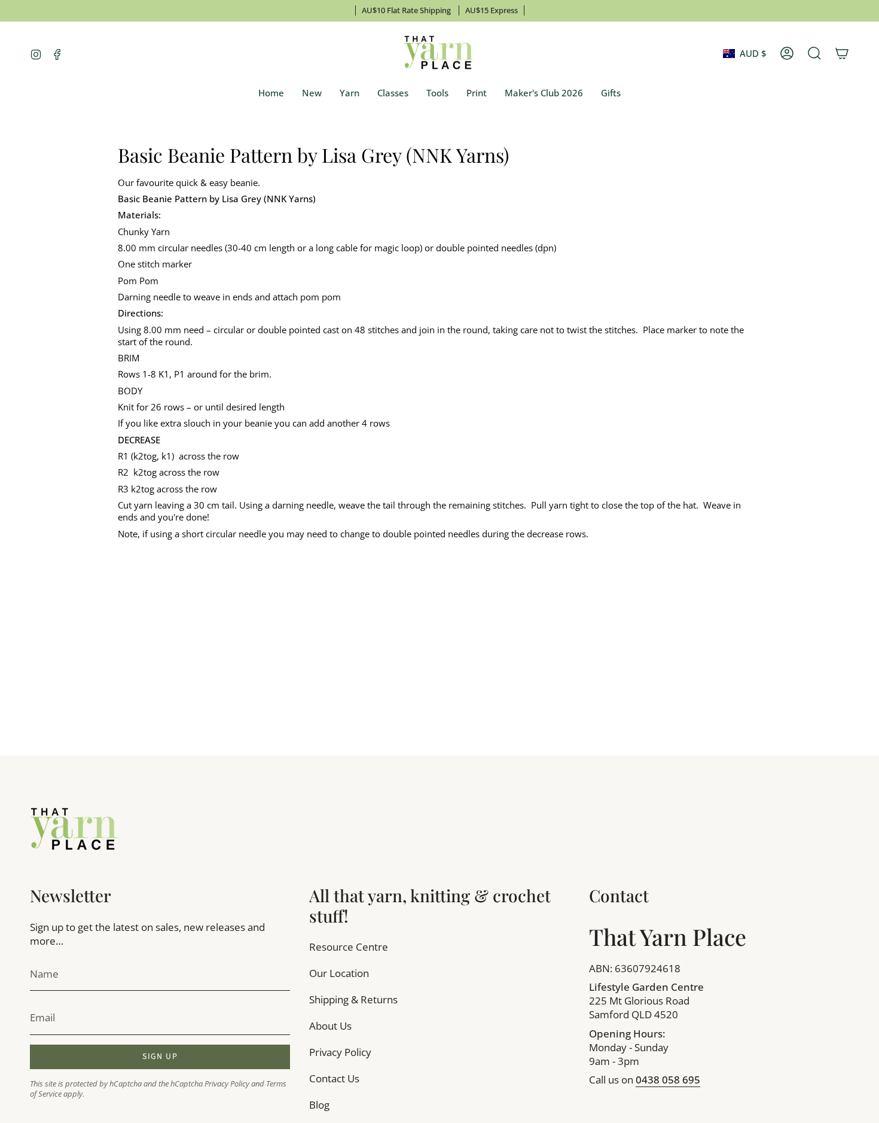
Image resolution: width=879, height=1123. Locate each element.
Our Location (339, 973)
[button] (349, 93)
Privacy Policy (227, 1084)
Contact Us (334, 1078)
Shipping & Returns (353, 999)
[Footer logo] (75, 830)
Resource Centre (348, 947)
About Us (330, 1026)
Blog (319, 1105)
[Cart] (842, 53)
